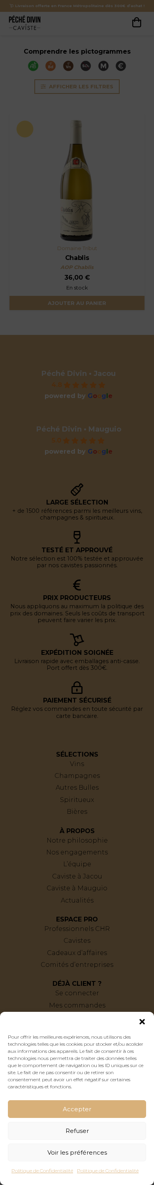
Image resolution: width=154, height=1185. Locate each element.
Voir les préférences (77, 1152)
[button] (142, 1022)
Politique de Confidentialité (42, 1171)
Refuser (77, 1131)
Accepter (77, 1109)
